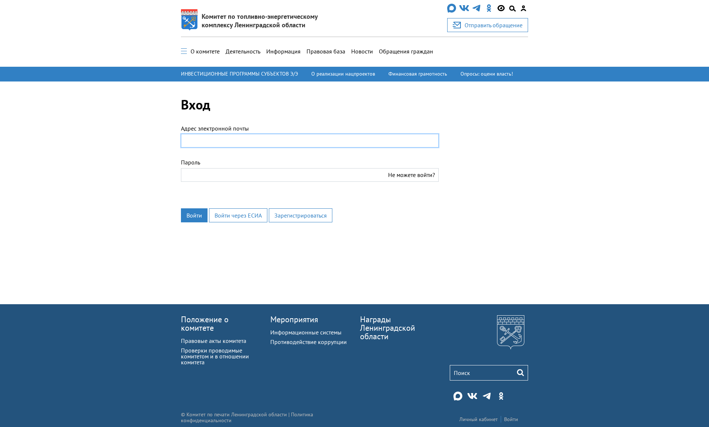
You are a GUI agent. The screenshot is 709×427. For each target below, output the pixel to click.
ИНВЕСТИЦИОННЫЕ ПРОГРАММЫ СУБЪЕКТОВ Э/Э (239, 73)
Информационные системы (306, 332)
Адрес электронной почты (215, 128)
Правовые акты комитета (213, 340)
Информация (283, 51)
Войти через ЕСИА (238, 215)
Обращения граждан (406, 51)
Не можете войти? (411, 174)
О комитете (205, 51)
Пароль (190, 162)
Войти (194, 215)
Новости (362, 51)
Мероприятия (294, 319)
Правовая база (325, 51)
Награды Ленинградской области (387, 327)
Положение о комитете (205, 323)
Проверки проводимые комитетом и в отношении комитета (215, 356)
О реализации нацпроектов (343, 73)
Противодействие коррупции (308, 342)
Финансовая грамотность (417, 73)
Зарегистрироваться (300, 215)
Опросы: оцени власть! (486, 73)
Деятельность (243, 51)
